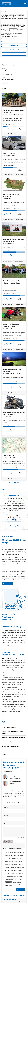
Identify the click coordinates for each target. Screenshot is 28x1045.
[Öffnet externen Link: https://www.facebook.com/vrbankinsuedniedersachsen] (7, 899)
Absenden (19, 889)
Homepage (4, 564)
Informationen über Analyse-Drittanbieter (9, 36)
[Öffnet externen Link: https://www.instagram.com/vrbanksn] (10, 899)
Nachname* (6, 815)
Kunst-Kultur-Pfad (9, 456)
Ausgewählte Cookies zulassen (14, 49)
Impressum (21, 901)
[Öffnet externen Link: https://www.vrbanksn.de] (4, 899)
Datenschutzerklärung (13, 28)
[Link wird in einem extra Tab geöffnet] (6, 4)
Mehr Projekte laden (14, 482)
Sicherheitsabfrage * (19, 843)
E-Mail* (5, 823)
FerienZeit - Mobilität (10, 153)
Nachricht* (6, 828)
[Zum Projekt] (14, 100)
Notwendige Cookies (6, 38)
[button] (25, 3)
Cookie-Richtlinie (21, 26)
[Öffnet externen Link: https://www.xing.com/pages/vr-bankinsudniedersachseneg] (16, 899)
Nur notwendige (14, 45)
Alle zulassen (14, 54)
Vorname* (6, 807)
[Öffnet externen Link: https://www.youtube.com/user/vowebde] (13, 899)
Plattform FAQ (5, 754)
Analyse (3, 41)
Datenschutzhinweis (14, 510)
